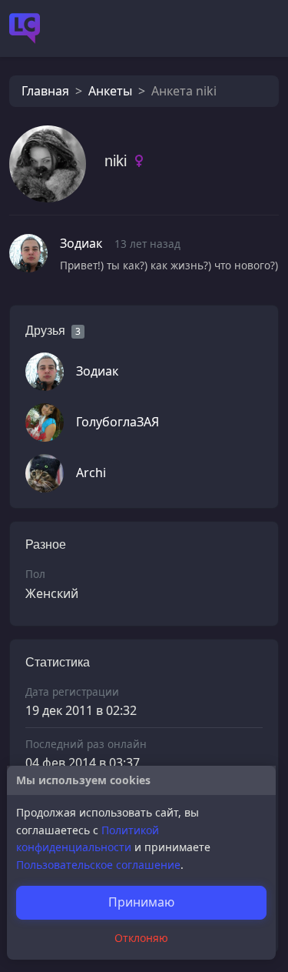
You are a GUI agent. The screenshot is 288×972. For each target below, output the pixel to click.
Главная (45, 90)
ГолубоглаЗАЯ (117, 421)
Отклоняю (141, 937)
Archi (91, 472)
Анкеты (110, 90)
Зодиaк (81, 243)
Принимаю (141, 902)
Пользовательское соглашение (98, 864)
